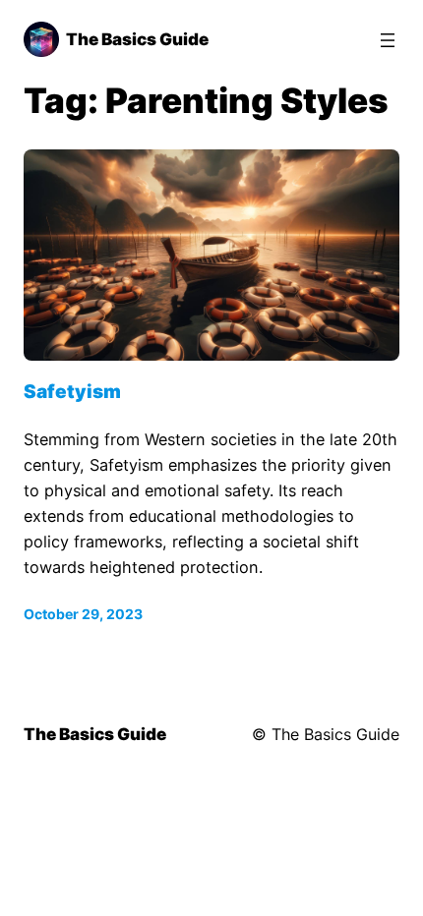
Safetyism (72, 391)
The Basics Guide (137, 39)
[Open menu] (387, 40)
